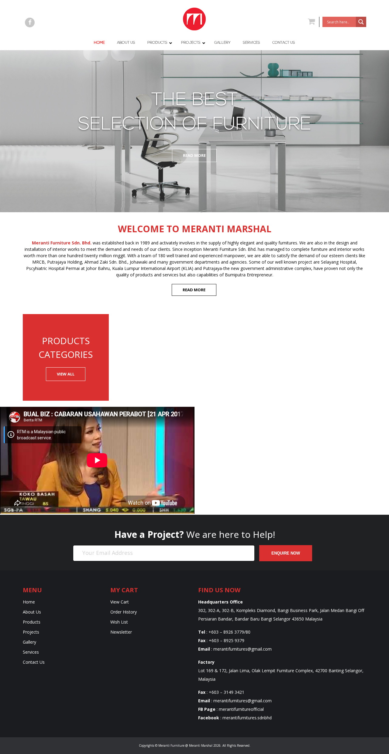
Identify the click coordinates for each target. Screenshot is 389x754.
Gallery (29, 642)
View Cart (119, 602)
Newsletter (121, 632)
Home (29, 602)
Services (31, 652)
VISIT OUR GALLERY (292, 476)
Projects (31, 632)
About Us (32, 612)
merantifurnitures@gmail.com (242, 649)
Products (31, 622)
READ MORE (194, 289)
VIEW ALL (65, 374)
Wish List (119, 622)
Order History (123, 612)
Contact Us (34, 662)
